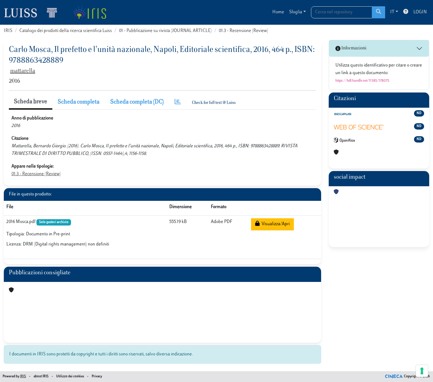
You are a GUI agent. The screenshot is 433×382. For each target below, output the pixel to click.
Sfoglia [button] (295, 12)
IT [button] (392, 12)
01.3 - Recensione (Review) (243, 31)
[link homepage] (33, 12)
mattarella (22, 71)
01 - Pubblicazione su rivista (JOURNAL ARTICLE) (165, 31)
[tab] (177, 102)
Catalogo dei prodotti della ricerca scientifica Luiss (65, 31)
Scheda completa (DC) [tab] (137, 102)
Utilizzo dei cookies (70, 376)
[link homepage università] (89, 12)
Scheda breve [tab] (30, 102)
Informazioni (353, 48)
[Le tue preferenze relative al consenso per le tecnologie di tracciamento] (422, 371)
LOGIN (420, 12)
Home (278, 12)
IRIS (8, 31)
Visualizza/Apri (275, 224)
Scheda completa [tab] (79, 102)
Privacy (97, 376)
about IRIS (41, 376)
